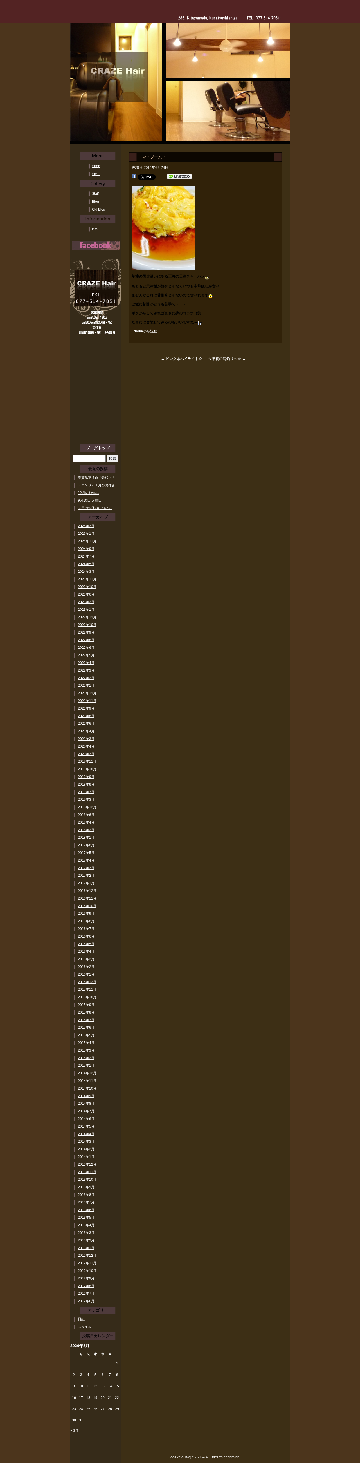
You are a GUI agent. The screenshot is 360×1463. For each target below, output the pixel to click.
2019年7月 (86, 792)
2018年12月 (87, 807)
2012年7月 (86, 1294)
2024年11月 (87, 541)
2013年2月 (86, 1240)
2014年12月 (87, 1073)
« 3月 (74, 1431)
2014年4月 (86, 1134)
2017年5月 (86, 853)
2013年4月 (86, 1225)
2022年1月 (86, 686)
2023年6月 (86, 594)
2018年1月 (86, 838)
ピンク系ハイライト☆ (181, 359)
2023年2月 (86, 602)
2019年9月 (86, 777)
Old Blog (98, 209)
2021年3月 (86, 739)
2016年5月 (86, 944)
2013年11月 (87, 1172)
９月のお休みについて (95, 508)
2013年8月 (86, 1195)
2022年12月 (87, 617)
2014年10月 (87, 1088)
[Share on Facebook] (134, 177)
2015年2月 (86, 1058)
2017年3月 (86, 868)
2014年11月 (87, 1081)
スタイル (84, 1327)
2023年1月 (86, 610)
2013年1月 (86, 1248)
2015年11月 (87, 990)
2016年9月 (86, 914)
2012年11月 (87, 1263)
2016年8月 (86, 921)
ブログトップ (98, 448)
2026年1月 (86, 534)
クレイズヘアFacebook (96, 245)
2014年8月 (86, 1104)
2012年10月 (87, 1271)
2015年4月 (86, 1043)
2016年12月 (87, 891)
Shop (96, 166)
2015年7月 (86, 1020)
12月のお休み (88, 493)
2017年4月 (86, 860)
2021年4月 (86, 731)
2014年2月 (86, 1149)
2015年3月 (86, 1050)
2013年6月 (86, 1210)
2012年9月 (86, 1278)
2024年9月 (86, 549)
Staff (95, 194)
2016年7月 (86, 929)
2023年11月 (87, 579)
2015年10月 (87, 997)
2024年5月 (86, 564)
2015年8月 (86, 1012)
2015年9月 (86, 1005)
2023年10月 (87, 587)
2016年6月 (86, 936)
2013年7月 (86, 1202)
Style (96, 174)
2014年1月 (86, 1157)
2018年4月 (86, 822)
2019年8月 (86, 784)
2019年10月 (87, 769)
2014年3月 (86, 1142)
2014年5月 (86, 1126)
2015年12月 (87, 982)
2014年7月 (86, 1111)
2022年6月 (86, 648)
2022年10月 (87, 625)
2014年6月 (86, 1119)
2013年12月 (87, 1164)
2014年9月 (86, 1096)
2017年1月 (86, 883)
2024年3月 (86, 572)
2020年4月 (86, 746)
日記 (81, 1319)
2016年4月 (86, 952)
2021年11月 (87, 701)
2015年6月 (86, 1028)
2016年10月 (87, 906)
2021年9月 (86, 708)
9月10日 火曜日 (90, 500)
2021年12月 (87, 693)
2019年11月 (87, 762)
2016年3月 (86, 959)
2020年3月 (86, 754)
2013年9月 (86, 1187)
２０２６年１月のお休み (96, 485)
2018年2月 (86, 830)
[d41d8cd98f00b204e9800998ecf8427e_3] (163, 267)
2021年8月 (86, 716)
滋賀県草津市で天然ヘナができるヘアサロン (96, 478)
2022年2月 (86, 678)
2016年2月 (86, 967)
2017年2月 (86, 876)
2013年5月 (86, 1218)
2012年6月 (86, 1301)
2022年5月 (86, 655)
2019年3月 (86, 800)
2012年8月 (86, 1286)
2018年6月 (86, 815)
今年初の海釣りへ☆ (227, 359)
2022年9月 (86, 632)
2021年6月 (86, 724)
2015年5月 (86, 1035)
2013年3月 (86, 1233)
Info (95, 229)
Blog (95, 201)
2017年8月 (86, 845)
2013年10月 (87, 1180)
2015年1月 (86, 1066)
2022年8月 (86, 640)
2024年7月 (86, 556)
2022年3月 (86, 670)
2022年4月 (86, 663)
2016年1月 (86, 974)
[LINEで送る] (179, 177)
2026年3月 (86, 526)
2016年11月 (87, 898)
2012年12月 (87, 1256)
